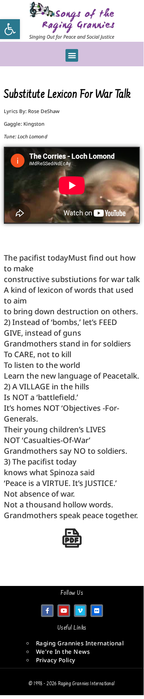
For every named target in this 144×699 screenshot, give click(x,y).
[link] (10, 29)
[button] (71, 55)
